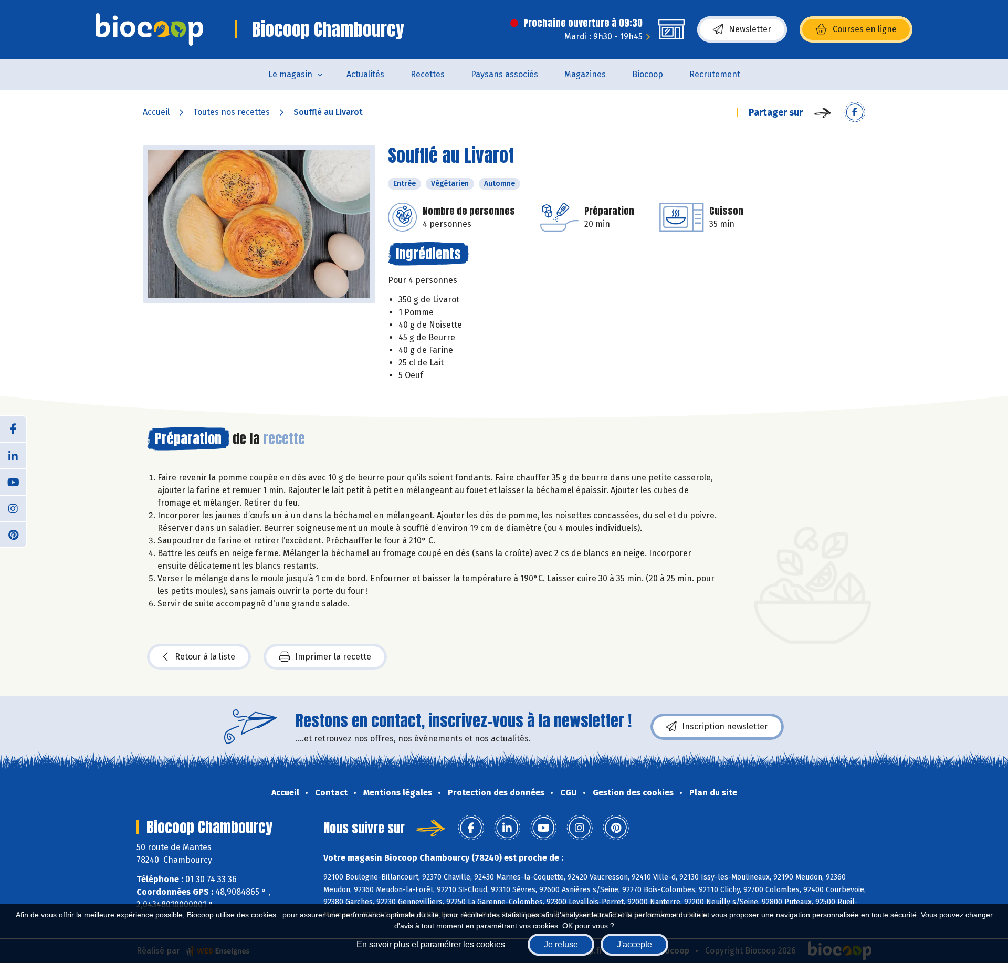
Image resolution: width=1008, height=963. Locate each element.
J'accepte (634, 944)
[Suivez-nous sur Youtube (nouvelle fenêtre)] (13, 481)
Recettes (428, 74)
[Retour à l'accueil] (149, 29)
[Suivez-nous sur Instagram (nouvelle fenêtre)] (13, 508)
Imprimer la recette (333, 657)
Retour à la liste (205, 657)
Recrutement (714, 74)
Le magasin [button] (290, 74)
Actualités (365, 74)
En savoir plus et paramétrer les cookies (430, 944)
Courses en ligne (865, 29)
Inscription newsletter (725, 726)
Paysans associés (504, 74)
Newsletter (750, 29)
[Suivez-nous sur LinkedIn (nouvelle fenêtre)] (13, 455)
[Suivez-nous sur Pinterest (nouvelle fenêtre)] (13, 534)
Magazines (585, 74)
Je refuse (561, 944)
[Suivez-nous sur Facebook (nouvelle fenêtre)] (13, 429)
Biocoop (647, 74)
